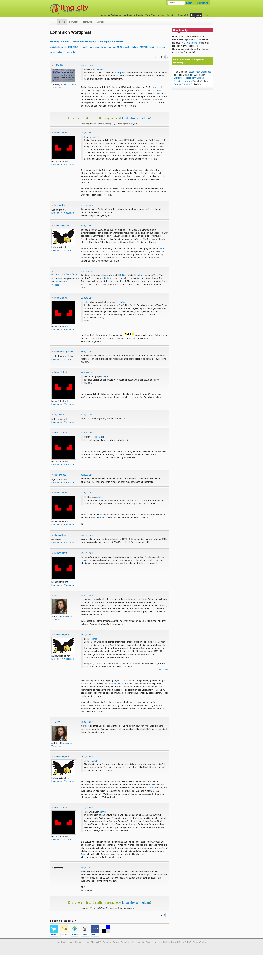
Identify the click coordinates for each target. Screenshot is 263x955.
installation (134, 46)
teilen (59, 52)
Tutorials (100, 21)
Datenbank (139, 274)
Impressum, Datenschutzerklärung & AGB (171, 942)
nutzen (162, 46)
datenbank (73, 46)
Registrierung (201, 2)
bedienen (59, 46)
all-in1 (57, 595)
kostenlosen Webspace (62, 164)
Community (195, 14)
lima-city (54, 41)
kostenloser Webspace (110, 14)
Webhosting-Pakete (133, 14)
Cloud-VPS (182, 14)
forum (108, 46)
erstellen (102, 46)
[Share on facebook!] (96, 935)
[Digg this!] (65, 935)
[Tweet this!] (55, 935)
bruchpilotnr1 (60, 132)
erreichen (94, 46)
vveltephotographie (63, 351)
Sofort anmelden (192, 42)
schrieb (100, 69)
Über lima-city (137, 942)
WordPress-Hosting (154, 14)
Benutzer (73, 21)
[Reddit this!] (86, 935)
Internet (162, 248)
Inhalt (158, 90)
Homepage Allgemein (111, 41)
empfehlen (84, 46)
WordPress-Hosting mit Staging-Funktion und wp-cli (189, 79)
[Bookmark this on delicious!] (107, 935)
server (53, 52)
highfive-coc (60, 414)
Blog (148, 942)
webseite (71, 52)
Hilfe (205, 14)
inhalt (126, 46)
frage (114, 46)
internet (143, 46)
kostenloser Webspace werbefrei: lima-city (80, 9)
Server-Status (199, 942)
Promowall (87, 21)
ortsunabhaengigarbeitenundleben (68, 273)
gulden (120, 46)
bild (65, 46)
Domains (171, 14)
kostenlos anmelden (136, 118)
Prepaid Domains (182, 83)
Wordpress (120, 72)
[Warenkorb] (210, 13)
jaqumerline (60, 205)
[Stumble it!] (76, 935)
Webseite (118, 683)
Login (189, 2)
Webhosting (62, 942)
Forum (62, 21)
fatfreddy (58, 64)
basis (52, 46)
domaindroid (60, 534)
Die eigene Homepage (84, 41)
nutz (157, 46)
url (64, 51)
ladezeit (150, 46)
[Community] (55, 20)
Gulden (122, 274)
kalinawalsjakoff (61, 225)
